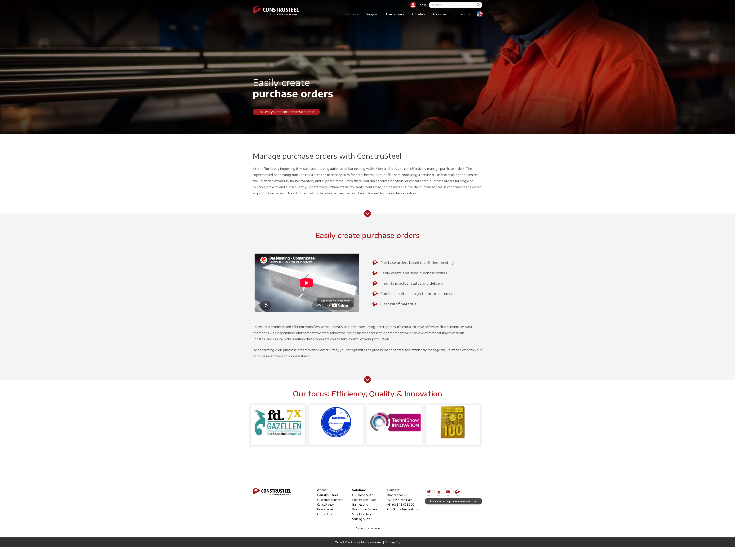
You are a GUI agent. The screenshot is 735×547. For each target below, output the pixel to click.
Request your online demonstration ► (286, 112)
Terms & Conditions (346, 542)
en (480, 14)
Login (422, 5)
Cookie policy (392, 542)
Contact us (462, 14)
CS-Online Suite (362, 495)
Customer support (329, 499)
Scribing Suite (361, 519)
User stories (395, 14)
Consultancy (325, 504)
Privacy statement (371, 542)
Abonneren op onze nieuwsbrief (454, 501)
